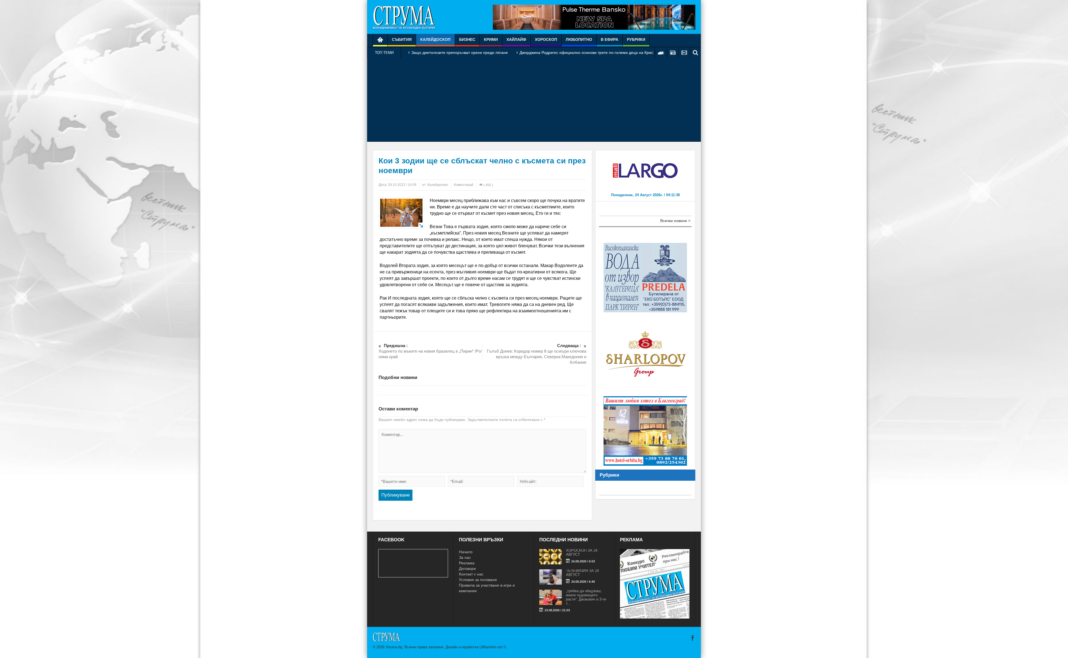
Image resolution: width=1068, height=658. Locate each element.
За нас (465, 557)
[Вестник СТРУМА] (404, 17)
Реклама (466, 563)
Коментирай (463, 185)
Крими (491, 39)
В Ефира (609, 39)
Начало (466, 552)
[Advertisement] (534, 100)
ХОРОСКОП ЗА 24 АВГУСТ (581, 552)
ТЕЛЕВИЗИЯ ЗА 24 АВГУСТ (582, 573)
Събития (402, 39)
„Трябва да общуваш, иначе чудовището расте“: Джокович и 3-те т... (586, 597)
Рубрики (636, 39)
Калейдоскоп (435, 39)
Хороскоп (546, 39)
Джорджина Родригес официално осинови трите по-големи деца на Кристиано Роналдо (600, 52)
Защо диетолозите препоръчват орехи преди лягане (459, 52)
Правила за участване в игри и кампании (487, 588)
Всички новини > (675, 220)
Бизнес (467, 39)
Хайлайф (516, 39)
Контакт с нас (471, 574)
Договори (467, 568)
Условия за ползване (478, 579)
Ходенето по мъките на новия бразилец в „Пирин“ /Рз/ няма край (430, 351)
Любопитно (579, 39)
